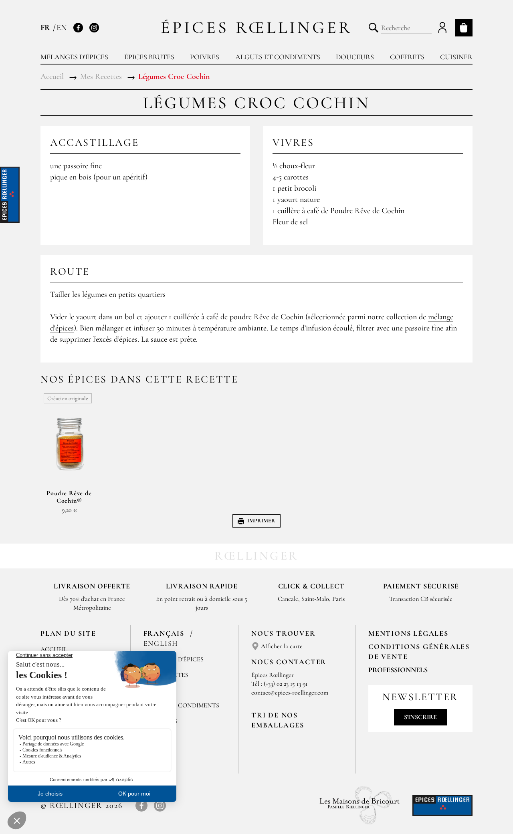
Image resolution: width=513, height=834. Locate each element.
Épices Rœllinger (257, 27)
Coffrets (407, 56)
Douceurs (355, 56)
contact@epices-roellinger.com (289, 693)
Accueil (53, 649)
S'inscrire (420, 717)
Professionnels (398, 669)
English (161, 643)
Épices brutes (149, 56)
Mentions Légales (408, 633)
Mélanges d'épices (74, 56)
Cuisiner (456, 56)
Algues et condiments (277, 56)
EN (62, 27)
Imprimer (261, 520)
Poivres (204, 56)
